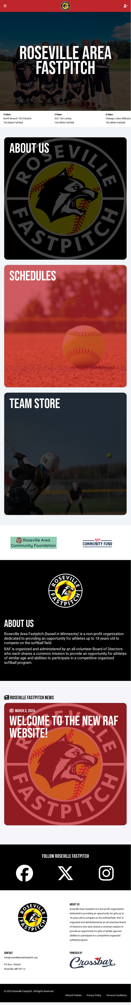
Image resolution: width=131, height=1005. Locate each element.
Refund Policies (73, 995)
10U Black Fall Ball (13, 122)
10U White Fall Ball (64, 122)
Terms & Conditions (116, 995)
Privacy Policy (94, 995)
